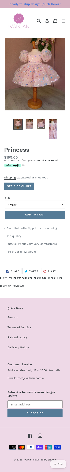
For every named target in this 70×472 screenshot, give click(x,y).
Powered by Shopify (45, 459)
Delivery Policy (18, 347)
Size (7, 197)
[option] (18, 124)
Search (12, 317)
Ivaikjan (28, 459)
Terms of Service (19, 327)
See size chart (19, 186)
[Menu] (63, 21)
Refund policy (17, 337)
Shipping (10, 177)
